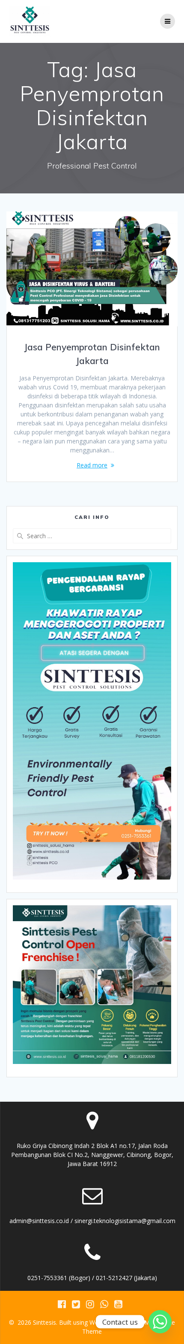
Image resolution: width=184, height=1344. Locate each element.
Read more (92, 465)
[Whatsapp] (160, 1321)
